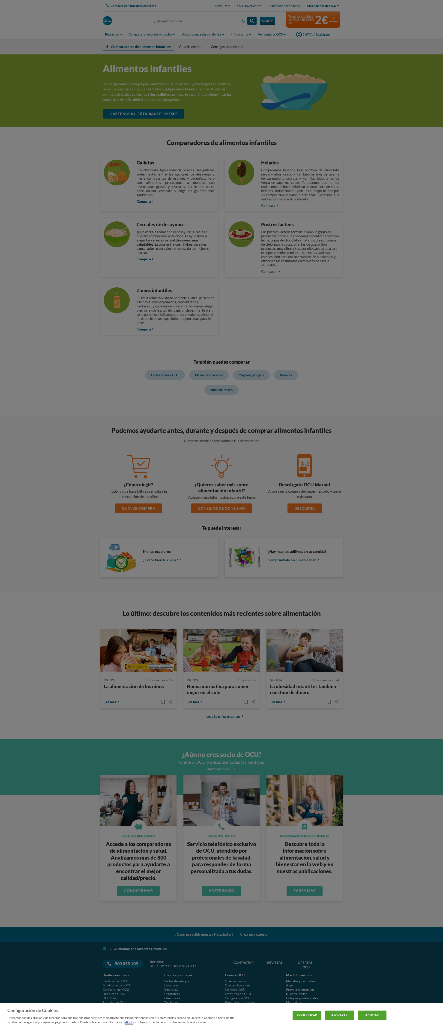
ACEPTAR (372, 1015)
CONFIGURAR (307, 1015)
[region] (221, 1015)
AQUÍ (128, 1022)
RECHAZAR (339, 1015)
